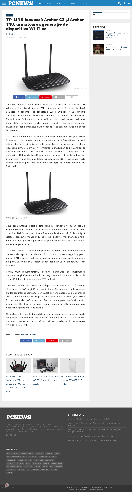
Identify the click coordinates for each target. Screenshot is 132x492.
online (37, 466)
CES (41, 460)
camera (21, 470)
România (44, 470)
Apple (28, 463)
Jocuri (84, 3)
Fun (8, 457)
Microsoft (49, 460)
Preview (49, 3)
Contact (108, 488)
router (24, 334)
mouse (9, 473)
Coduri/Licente (96, 490)
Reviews (61, 3)
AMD (54, 457)
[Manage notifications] (7, 485)
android (49, 454)
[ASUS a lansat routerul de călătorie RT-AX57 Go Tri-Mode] (72, 372)
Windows (37, 463)
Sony (36, 460)
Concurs (35, 470)
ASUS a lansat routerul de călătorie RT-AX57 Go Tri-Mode (72, 380)
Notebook (11, 460)
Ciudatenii (28, 466)
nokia (45, 466)
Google (28, 460)
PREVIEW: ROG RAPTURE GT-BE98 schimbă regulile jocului (45, 380)
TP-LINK (32, 334)
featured (11, 466)
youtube (10, 463)
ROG (25, 457)
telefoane (16, 457)
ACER (60, 463)
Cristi (11, 34)
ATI (28, 470)
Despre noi (96, 488)
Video (24, 454)
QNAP (54, 463)
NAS (51, 466)
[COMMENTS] (71, 96)
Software (11, 470)
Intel (31, 454)
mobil (57, 454)
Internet (32, 457)
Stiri (40, 3)
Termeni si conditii (78, 490)
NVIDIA (20, 460)
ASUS (9, 454)
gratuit (54, 470)
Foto (19, 466)
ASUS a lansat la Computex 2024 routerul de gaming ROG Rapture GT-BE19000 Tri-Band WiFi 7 (18, 384)
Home (69, 488)
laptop (46, 463)
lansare (58, 466)
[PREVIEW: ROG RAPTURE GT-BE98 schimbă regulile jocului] (45, 372)
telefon (16, 454)
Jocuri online (44, 457)
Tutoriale (72, 3)
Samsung (39, 454)
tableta (19, 463)
